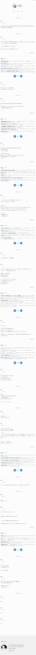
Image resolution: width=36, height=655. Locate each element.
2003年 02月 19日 (18, 317)
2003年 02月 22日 (18, 249)
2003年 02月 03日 (18, 593)
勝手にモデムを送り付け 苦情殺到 (7, 430)
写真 (18, 11)
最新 (14, 11)
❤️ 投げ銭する (32, 52)
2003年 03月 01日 (18, 17)
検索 (13, 650)
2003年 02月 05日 (18, 491)
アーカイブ (10, 650)
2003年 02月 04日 (18, 556)
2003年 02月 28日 (18, 33)
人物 (22, 11)
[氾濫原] (18, 6)
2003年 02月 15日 (18, 386)
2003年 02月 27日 (18, 95)
